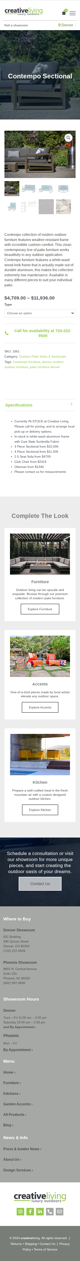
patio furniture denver (45, 367)
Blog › (8, 1125)
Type (8, 304)
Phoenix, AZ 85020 (16, 978)
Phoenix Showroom (20, 962)
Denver (67, 25)
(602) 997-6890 (14, 983)
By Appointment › (18, 1050)
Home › (9, 1072)
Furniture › (12, 1083)
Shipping (31, 1244)
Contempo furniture (26, 362)
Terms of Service (45, 1249)
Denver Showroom (19, 930)
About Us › (12, 1159)
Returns (16, 1244)
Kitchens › (11, 1094)
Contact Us (47, 1244)
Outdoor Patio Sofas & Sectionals (42, 356)
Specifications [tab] (18, 405)
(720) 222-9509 (14, 951)
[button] (68, 138)
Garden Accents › (17, 1104)
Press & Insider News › (22, 1149)
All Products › (14, 1114)
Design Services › (18, 1170)
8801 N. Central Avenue (20, 969)
